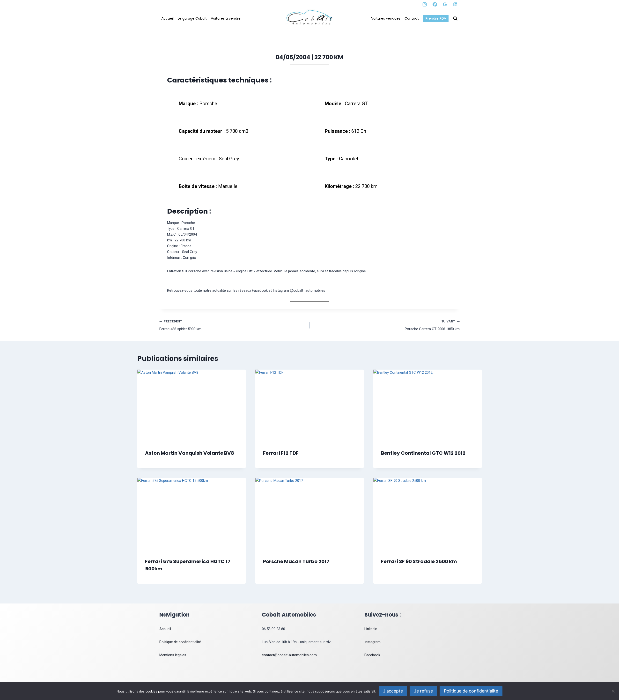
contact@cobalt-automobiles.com (289, 655)
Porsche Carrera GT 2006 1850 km (432, 325)
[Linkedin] (455, 4)
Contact (412, 18)
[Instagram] (424, 4)
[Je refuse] (613, 691)
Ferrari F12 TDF (281, 453)
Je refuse (423, 690)
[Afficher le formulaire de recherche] (455, 18)
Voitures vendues (385, 18)
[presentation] (191, 406)
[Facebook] (434, 4)
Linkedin (370, 629)
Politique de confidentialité (180, 642)
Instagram (372, 642)
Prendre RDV (436, 18)
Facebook (372, 655)
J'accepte (393, 690)
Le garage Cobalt (192, 18)
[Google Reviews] (445, 4)
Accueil (167, 18)
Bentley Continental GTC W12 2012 (423, 453)
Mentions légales (172, 655)
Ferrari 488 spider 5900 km (180, 325)
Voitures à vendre (226, 18)
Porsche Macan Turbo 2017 (296, 561)
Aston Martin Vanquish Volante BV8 (189, 453)
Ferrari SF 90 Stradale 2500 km (419, 561)
